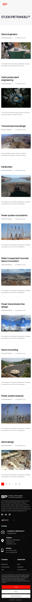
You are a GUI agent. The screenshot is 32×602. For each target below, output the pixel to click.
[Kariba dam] (16, 186)
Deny (16, 591)
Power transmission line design (13, 305)
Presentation (4, 564)
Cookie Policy (12, 599)
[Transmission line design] (16, 141)
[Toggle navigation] (25, 4)
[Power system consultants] (16, 231)
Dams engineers (9, 34)
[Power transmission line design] (16, 323)
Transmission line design (13, 125)
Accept (16, 587)
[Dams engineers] (16, 50)
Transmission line (21, 569)
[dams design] (16, 460)
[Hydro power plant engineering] (16, 98)
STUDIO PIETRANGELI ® (6, 38)
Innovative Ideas (5, 567)
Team (2, 569)
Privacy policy (19, 599)
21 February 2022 (20, 38)
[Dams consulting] (16, 367)
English (6, 520)
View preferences (16, 596)
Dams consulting (9, 349)
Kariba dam (6, 166)
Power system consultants (14, 215)
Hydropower (20, 567)
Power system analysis (12, 395)
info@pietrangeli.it (11, 533)
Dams (18, 564)
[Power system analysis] (16, 414)
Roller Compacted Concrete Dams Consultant (14, 259)
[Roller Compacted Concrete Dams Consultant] (16, 277)
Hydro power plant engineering (10, 78)
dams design (7, 441)
